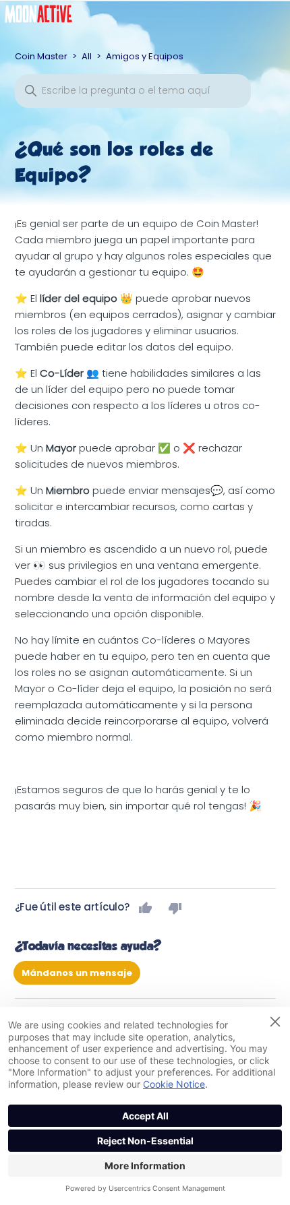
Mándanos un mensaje (77, 972)
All (87, 56)
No (175, 908)
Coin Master (41, 56)
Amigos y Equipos (144, 56)
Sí (145, 908)
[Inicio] (48, 17)
